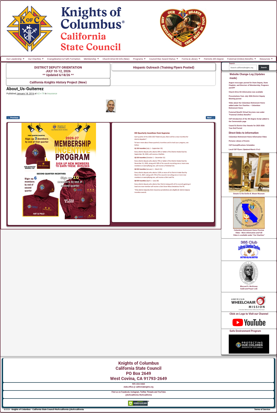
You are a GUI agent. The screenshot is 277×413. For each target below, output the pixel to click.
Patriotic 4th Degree (214, 59)
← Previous (13, 117)
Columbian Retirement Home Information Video (248, 137)
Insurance (52, 93)
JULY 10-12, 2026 (58, 71)
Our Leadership (14, 59)
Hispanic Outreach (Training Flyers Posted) (163, 67)
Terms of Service (262, 409)
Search (264, 67)
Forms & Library (190, 59)
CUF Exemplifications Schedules (242, 145)
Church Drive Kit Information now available (246, 92)
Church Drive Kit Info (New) (116, 59)
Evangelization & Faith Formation (63, 59)
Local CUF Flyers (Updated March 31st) (244, 149)
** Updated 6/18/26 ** (58, 75)
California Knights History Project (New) (58, 82)
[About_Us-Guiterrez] (110, 106)
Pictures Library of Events (239, 141)
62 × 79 (40, 93)
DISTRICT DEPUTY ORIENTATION (58, 67)
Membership (90, 59)
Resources (265, 59)
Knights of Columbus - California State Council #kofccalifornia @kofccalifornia (48, 409)
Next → (210, 117)
